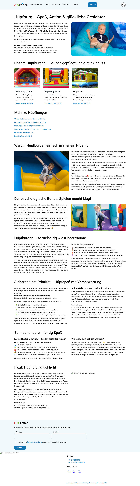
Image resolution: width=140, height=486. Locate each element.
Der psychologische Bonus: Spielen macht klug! (30, 122)
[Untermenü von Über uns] (69, 4)
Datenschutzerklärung (34, 442)
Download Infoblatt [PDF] (24, 103)
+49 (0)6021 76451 (74, 460)
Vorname (19, 432)
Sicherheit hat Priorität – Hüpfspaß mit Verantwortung (32, 129)
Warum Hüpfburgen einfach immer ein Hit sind (30, 119)
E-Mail (55, 432)
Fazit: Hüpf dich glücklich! (23, 136)
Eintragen (20, 448)
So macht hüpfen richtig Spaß (24, 133)
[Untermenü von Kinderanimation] (42, 4)
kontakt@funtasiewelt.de (76, 462)
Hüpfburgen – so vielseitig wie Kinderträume (29, 126)
